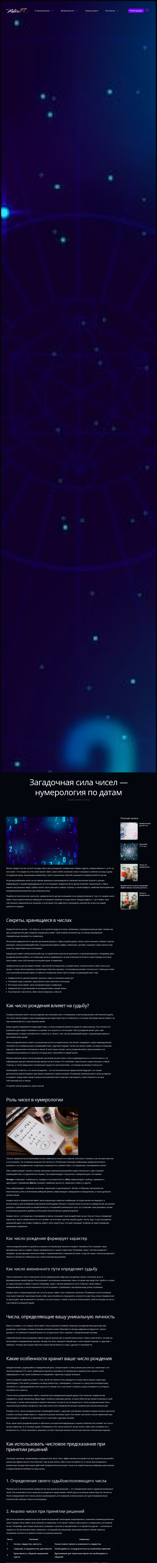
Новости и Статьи (83, 800)
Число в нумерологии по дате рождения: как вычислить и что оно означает (144, 894)
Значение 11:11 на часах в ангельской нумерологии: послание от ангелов (145, 845)
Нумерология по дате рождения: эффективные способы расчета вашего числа (134, 887)
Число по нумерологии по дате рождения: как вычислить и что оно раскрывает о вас (144, 866)
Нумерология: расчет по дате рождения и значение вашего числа (145, 824)
